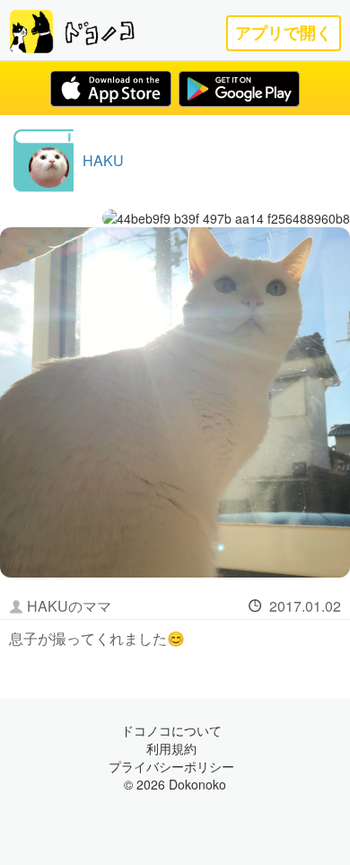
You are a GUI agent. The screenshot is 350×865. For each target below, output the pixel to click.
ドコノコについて (171, 730)
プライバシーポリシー (171, 766)
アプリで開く (283, 33)
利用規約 (171, 748)
